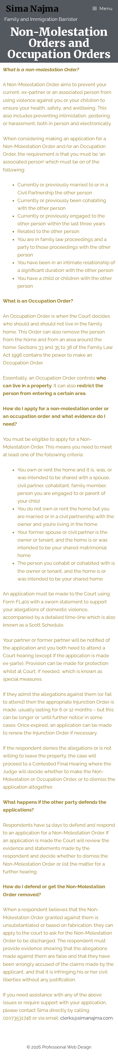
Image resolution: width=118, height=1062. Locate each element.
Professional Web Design (66, 1047)
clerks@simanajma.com (86, 1018)
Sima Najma (32, 8)
